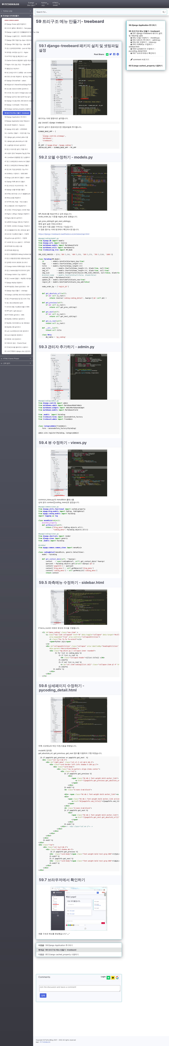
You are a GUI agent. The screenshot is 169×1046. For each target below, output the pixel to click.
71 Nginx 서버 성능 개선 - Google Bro (17, 64)
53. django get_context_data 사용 (16, 137)
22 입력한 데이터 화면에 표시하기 (16, 262)
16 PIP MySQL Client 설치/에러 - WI (17, 286)
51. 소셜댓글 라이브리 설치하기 (15, 145)
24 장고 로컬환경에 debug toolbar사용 (17, 254)
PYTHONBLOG (45, 1042)
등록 (43, 995)
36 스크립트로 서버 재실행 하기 (15, 206)
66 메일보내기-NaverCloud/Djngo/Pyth (17, 85)
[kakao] (113, 977)
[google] (117, 977)
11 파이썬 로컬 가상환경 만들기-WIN (17, 307)
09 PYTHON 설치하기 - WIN (14, 315)
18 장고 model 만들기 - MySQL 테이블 (17, 278)
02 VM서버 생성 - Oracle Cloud (15, 343)
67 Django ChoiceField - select (15, 80)
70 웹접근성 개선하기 (12, 68)
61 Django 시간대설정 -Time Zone (16, 105)
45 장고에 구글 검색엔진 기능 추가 (16, 169)
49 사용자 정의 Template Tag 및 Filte (17, 153)
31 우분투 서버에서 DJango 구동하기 (17, 226)
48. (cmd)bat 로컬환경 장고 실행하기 (17, 157)
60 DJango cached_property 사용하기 (17, 109)
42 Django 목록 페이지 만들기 (15, 181)
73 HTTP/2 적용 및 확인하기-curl (16, 56)
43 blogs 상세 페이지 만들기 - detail (17, 177)
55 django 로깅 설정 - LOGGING (16, 129)
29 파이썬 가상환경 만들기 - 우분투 (17, 234)
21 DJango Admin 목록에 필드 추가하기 (17, 266)
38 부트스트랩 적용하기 (13, 198)
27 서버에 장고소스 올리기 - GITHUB (17, 242)
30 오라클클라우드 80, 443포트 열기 (17, 230)
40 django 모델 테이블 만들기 (15, 190)
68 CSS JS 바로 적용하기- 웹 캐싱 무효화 (17, 76)
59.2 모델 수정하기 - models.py (146, 38)
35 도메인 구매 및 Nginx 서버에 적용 (17, 210)
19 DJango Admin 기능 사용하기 (16, 274)
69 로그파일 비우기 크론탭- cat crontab (17, 72)
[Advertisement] (78, 32)
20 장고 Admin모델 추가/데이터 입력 (17, 270)
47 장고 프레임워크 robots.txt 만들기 (17, 161)
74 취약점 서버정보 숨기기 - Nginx (16, 52)
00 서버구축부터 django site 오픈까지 (17, 351)
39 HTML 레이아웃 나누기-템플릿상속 (17, 194)
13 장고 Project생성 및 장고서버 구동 (17, 299)
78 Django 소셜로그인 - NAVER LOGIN (17, 36)
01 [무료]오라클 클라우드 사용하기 (16, 347)
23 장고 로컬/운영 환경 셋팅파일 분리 (17, 258)
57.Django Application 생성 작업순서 (17, 121)
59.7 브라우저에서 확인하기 (144, 53)
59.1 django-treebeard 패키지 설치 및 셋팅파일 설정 (145, 34)
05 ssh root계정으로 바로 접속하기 (17, 331)
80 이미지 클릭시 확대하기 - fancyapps (17, 28)
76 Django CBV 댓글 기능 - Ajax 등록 (17, 44)
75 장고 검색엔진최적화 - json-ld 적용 (17, 48)
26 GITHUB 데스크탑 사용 (13, 246)
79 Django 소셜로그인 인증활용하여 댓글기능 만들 (17, 32)
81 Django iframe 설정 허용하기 (15, 24)
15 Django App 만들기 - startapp (16, 291)
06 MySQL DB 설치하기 (13, 327)
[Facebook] (114, 54)
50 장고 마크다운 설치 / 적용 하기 (16, 149)
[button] (164, 12)
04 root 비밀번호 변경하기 (14, 335)
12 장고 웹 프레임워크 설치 (14, 303)
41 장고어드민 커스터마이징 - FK (16, 185)
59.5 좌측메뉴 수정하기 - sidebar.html (141, 45)
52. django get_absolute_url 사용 (16, 141)
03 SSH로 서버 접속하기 (13, 339)
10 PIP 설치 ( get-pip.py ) (13, 311)
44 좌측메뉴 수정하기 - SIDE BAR (16, 173)
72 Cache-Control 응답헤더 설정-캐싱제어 (17, 60)
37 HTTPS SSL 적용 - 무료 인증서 (16, 202)
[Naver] (107, 54)
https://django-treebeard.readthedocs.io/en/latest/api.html (63, 234)
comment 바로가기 (141, 59)
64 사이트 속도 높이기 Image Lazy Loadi (17, 93)
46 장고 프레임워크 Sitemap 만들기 (17, 165)
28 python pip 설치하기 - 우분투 (16, 238)
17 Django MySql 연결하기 (14, 282)
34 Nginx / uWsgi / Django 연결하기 (17, 214)
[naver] (108, 977)
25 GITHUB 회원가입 (12, 250)
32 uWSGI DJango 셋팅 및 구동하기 (17, 222)
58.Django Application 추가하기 (15, 117)
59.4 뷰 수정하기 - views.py (144, 42)
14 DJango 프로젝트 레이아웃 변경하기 (17, 295)
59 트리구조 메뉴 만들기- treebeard (17, 113)
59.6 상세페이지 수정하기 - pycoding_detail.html (142, 50)
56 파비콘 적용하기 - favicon (14, 125)
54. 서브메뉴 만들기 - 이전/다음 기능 (17, 133)
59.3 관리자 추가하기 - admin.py (146, 40)
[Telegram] (117, 54)
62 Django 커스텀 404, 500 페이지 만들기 (17, 101)
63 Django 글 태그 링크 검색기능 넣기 (17, 97)
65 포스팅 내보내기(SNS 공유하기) (16, 89)
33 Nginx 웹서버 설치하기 (13, 218)
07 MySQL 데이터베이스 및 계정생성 (17, 323)
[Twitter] (111, 54)
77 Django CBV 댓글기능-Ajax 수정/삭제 (17, 40)
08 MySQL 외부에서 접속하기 (15, 319)
